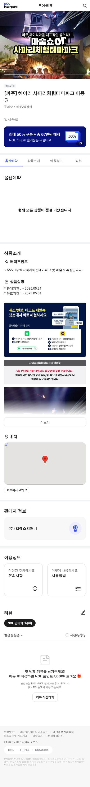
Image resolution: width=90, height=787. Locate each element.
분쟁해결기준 (55, 736)
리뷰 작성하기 (45, 697)
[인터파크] (9, 5)
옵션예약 (11, 161)
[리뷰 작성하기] (83, 612)
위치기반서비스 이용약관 (33, 731)
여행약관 (38, 736)
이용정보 (56, 161)
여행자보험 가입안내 (15, 736)
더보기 (45, 422)
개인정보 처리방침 (63, 731)
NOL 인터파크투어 (20, 623)
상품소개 (33, 161)
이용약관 (9, 731)
